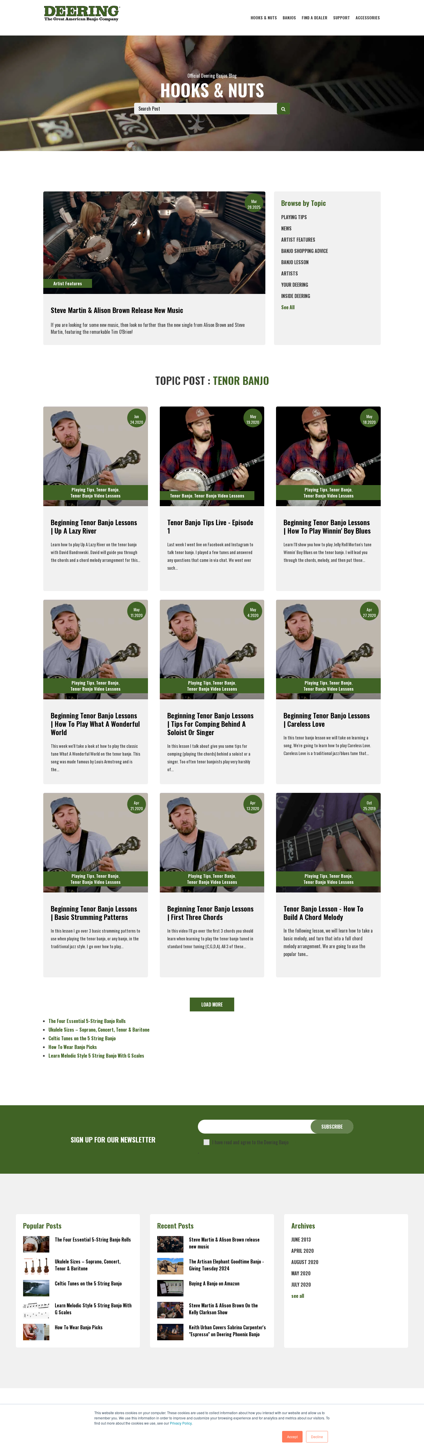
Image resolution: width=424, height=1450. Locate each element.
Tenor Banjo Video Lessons (95, 495)
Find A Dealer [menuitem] (314, 17)
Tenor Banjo (107, 489)
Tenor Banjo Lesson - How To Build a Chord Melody (323, 912)
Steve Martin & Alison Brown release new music (117, 310)
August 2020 (304, 1262)
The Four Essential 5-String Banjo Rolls (87, 1020)
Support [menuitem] (341, 17)
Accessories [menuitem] (368, 17)
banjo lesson (295, 262)
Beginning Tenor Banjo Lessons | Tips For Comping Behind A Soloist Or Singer (210, 723)
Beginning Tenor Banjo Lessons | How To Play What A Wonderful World (95, 723)
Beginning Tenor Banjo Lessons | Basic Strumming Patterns (94, 912)
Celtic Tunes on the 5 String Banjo (82, 1038)
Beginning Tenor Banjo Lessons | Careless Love (327, 719)
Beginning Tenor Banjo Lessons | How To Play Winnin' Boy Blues (327, 526)
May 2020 (301, 1273)
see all (297, 1295)
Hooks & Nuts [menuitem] (264, 17)
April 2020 (302, 1250)
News (286, 228)
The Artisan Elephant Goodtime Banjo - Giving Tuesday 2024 (226, 1265)
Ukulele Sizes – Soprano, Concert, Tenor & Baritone (98, 1029)
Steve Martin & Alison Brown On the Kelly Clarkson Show (223, 1309)
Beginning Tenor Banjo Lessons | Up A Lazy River (94, 526)
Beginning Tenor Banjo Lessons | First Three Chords (210, 912)
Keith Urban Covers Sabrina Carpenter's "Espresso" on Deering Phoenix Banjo (227, 1331)
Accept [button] (292, 1436)
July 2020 (301, 1284)
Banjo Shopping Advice (304, 250)
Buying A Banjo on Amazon (214, 1283)
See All (287, 307)
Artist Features (298, 239)
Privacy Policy (181, 1423)
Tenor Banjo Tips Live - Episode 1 (210, 526)
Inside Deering (295, 295)
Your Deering (294, 284)
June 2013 (301, 1239)
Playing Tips (294, 217)
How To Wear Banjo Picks (72, 1046)
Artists (289, 273)
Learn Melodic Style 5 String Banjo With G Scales (96, 1055)
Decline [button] (317, 1436)
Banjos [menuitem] (289, 17)
